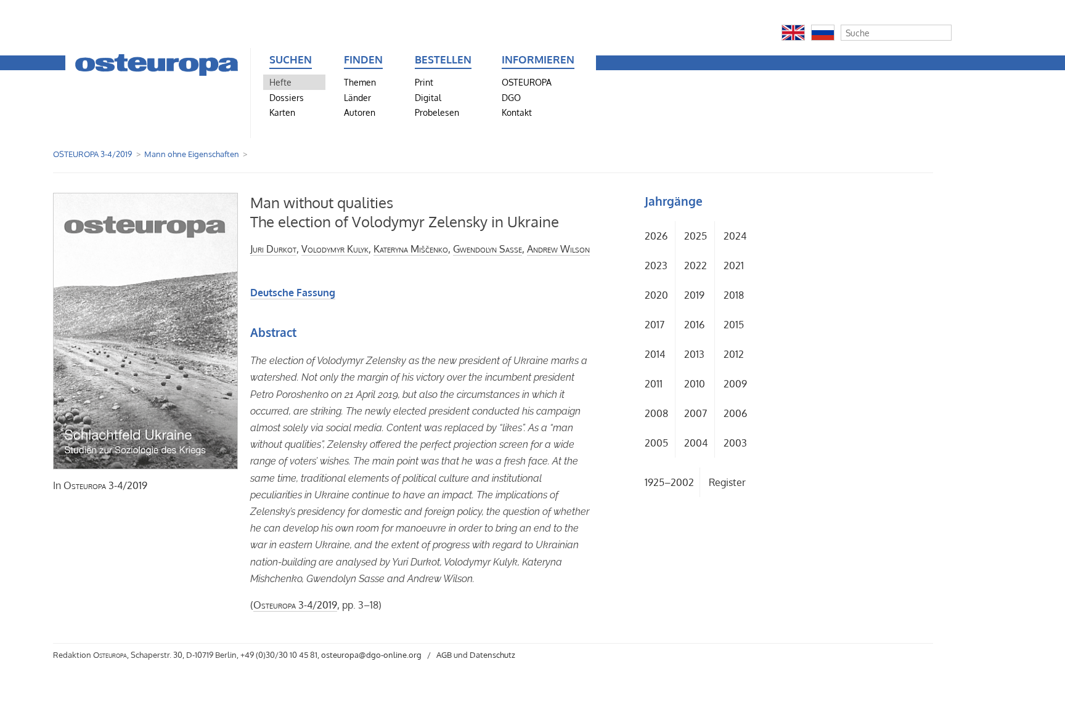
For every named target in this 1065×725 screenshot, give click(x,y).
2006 (735, 413)
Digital (428, 97)
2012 (734, 354)
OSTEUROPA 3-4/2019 (92, 154)
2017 (654, 324)
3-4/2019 (105, 485)
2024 (735, 236)
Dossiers (286, 97)
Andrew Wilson (558, 249)
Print (424, 81)
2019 (694, 295)
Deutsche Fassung (292, 292)
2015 (734, 324)
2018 (734, 295)
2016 (694, 324)
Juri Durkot (273, 249)
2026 (656, 236)
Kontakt (517, 112)
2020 (656, 295)
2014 (655, 354)
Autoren (359, 112)
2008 (656, 413)
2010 (694, 384)
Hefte (280, 81)
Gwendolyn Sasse (487, 249)
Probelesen (437, 112)
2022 (695, 265)
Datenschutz (492, 655)
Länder (357, 97)
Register (727, 482)
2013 (694, 354)
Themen (360, 81)
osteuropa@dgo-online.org (371, 655)
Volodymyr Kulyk (335, 249)
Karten (282, 112)
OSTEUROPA (527, 81)
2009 (735, 384)
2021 (734, 265)
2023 (656, 265)
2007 (695, 413)
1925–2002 (669, 482)
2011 (654, 384)
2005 (656, 443)
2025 (695, 236)
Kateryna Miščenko (410, 249)
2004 (696, 443)
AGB (444, 655)
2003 (735, 443)
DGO (511, 97)
